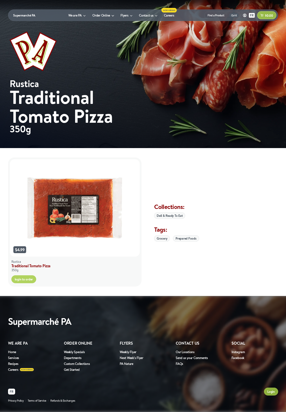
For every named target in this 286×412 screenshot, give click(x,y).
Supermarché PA (24, 15)
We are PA (75, 15)
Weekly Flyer (128, 352)
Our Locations (185, 352)
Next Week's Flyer (131, 358)
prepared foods (186, 238)
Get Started (71, 369)
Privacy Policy (16, 401)
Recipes (13, 364)
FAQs (179, 364)
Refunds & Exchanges (62, 401)
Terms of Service (37, 401)
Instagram (238, 352)
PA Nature (126, 364)
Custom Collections (77, 364)
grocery (162, 238)
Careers (169, 15)
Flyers (124, 15)
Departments (72, 358)
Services (13, 358)
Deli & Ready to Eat (170, 215)
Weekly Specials (74, 352)
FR (252, 15)
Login (271, 391)
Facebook (238, 358)
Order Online (101, 15)
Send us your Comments (192, 358)
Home (12, 352)
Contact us (146, 15)
